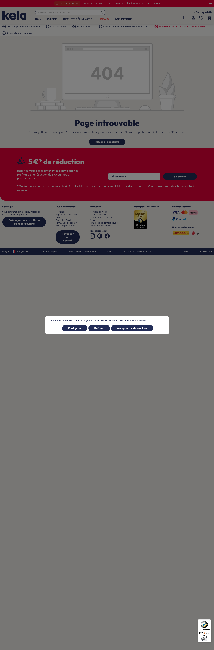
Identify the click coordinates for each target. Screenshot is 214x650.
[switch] (204, 639)
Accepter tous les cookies (132, 328)
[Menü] (209, 621)
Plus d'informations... (137, 320)
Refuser (99, 328)
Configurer (74, 328)
